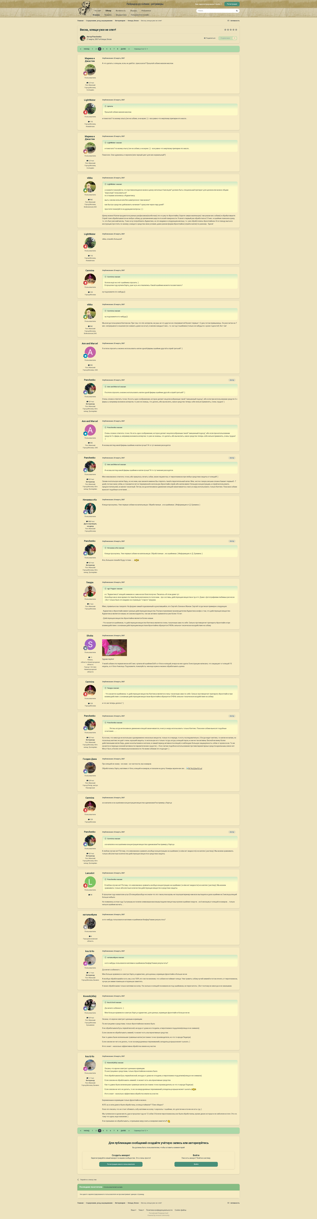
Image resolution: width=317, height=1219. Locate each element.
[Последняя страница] (129, 49)
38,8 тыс (91, 521)
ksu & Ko (89, 951)
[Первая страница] (80, 49)
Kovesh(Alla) (89, 996)
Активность (121, 11)
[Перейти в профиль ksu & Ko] (90, 959)
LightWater (89, 100)
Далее (123, 49)
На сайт (97, 11)
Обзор (108, 11)
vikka (89, 178)
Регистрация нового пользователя (121, 1164)
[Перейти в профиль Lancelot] (90, 882)
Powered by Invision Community (158, 1215)
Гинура (89, 582)
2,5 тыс (91, 83)
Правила (107, 15)
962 (91, 200)
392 (91, 365)
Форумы (96, 15)
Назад (86, 49)
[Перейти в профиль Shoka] (90, 644)
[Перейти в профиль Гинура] (90, 591)
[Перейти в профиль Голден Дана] (90, 767)
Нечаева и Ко (90, 499)
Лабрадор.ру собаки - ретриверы (145, 3)
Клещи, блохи (106, 39)
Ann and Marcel (90, 343)
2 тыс (91, 604)
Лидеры (133, 11)
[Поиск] (237, 11)
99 (91, 895)
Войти (196, 1164)
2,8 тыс (91, 780)
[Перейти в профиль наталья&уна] (90, 923)
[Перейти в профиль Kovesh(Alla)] (90, 1004)
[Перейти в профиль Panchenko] (82, 38)
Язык (133, 1210)
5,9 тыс (91, 1018)
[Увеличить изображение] (136, 560)
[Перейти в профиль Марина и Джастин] (90, 69)
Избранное (146, 11)
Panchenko (97, 37)
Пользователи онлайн (140, 15)
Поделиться (210, 38)
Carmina (89, 270)
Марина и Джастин (90, 59)
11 (91, 657)
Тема (140, 1210)
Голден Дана (90, 759)
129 (91, 292)
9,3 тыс (91, 401)
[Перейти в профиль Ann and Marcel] (90, 352)
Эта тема (227, 11)
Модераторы (121, 15)
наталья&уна (90, 914)
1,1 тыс (91, 973)
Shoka (90, 635)
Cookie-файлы (180, 1210)
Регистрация (232, 4)
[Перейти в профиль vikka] (90, 186)
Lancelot (89, 873)
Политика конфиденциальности (159, 1210)
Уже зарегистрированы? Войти (208, 4)
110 (91, 122)
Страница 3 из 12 (140, 49)
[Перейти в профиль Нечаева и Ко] (90, 508)
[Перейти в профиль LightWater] (90, 108)
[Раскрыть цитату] (106, 106)
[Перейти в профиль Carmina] (90, 279)
